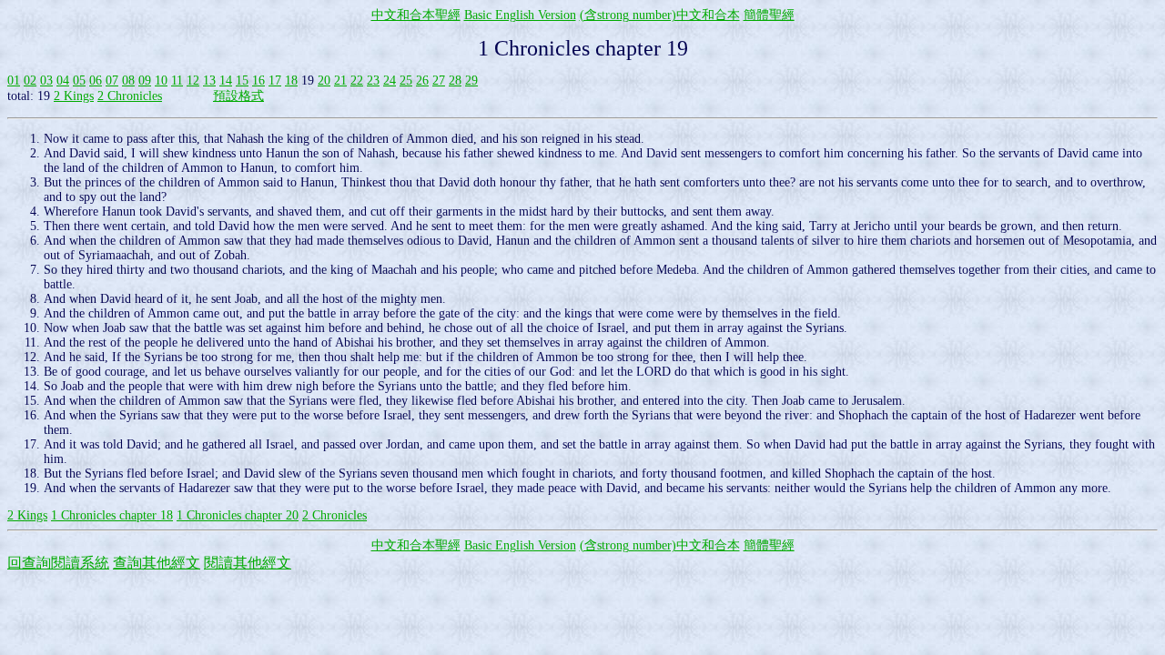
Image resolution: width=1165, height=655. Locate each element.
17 (274, 80)
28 (455, 80)
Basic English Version (520, 15)
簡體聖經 (769, 15)
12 (193, 80)
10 (161, 80)
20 (324, 80)
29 (471, 80)
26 (422, 80)
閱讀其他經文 (247, 562)
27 (438, 80)
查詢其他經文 (156, 562)
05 (79, 80)
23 (373, 80)
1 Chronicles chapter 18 (112, 515)
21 (340, 80)
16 (258, 80)
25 (406, 80)
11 (177, 80)
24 (389, 80)
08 (128, 80)
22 (356, 80)
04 (62, 80)
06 (95, 80)
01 (13, 80)
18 (291, 80)
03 (46, 80)
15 (242, 80)
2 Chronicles (129, 96)
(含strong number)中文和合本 (660, 15)
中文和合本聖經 (416, 15)
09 (144, 80)
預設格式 (238, 96)
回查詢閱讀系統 (58, 562)
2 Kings (74, 96)
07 (112, 80)
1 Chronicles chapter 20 (238, 515)
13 (209, 80)
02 (30, 80)
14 (225, 80)
